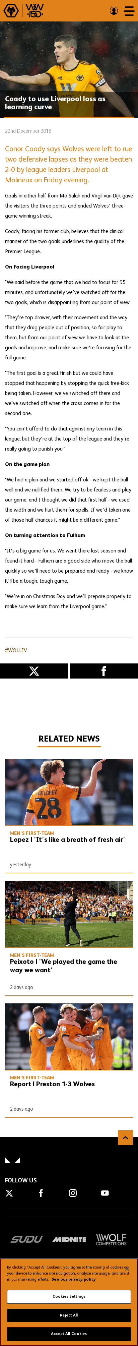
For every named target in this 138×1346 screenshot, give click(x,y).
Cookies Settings (69, 1297)
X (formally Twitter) (34, 671)
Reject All (69, 1315)
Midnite (69, 1239)
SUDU (27, 1239)
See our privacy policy (74, 1280)
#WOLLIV (16, 650)
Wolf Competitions (111, 1239)
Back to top (125, 1137)
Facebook (104, 671)
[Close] (127, 1269)
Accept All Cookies (69, 1334)
